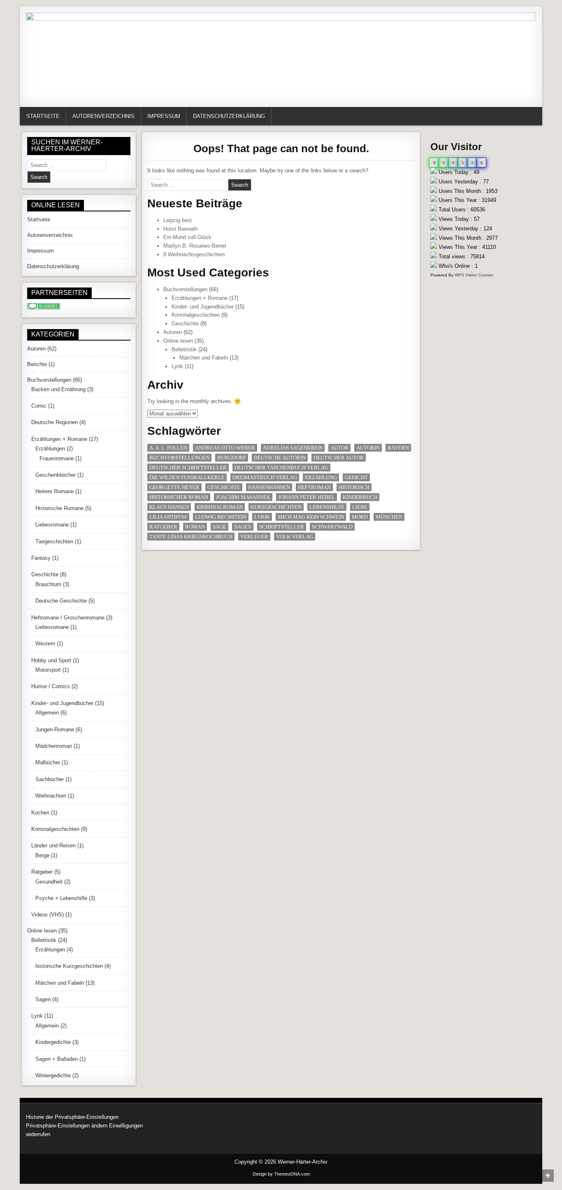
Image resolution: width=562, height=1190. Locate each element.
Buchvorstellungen (185, 289)
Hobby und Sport (51, 660)
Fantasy (41, 558)
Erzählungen (50, 448)
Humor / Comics (50, 686)
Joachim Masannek (243, 497)
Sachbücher (49, 779)
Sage (219, 527)
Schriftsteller (281, 527)
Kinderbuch (360, 497)
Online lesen (178, 341)
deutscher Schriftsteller (188, 467)
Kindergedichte (53, 1042)
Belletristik (184, 349)
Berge (42, 855)
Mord (360, 517)
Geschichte (185, 323)
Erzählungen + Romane (200, 298)
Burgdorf (231, 458)
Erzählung (321, 477)
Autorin (368, 448)
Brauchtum (48, 584)
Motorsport (48, 670)
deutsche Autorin (280, 458)
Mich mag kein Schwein (311, 517)
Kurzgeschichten (276, 507)
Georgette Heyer (174, 487)
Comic (38, 406)
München (389, 517)
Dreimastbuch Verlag (264, 477)
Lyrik (177, 366)
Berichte (37, 364)
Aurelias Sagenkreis (293, 448)
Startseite (43, 116)
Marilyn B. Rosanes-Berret (194, 246)
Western (45, 643)
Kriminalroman (220, 507)
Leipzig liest (177, 220)
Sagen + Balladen (56, 1059)
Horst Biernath (180, 229)
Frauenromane (56, 458)
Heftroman (314, 487)
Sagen (242, 527)
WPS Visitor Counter (474, 275)
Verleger (254, 537)
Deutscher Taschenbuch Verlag (281, 467)
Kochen (40, 813)
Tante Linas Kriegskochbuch (190, 537)
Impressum (163, 116)
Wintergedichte (53, 1075)
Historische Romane (59, 508)
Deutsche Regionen (54, 422)
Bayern (398, 448)
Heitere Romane (54, 491)
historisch (354, 487)
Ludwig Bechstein (220, 517)
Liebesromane (52, 525)
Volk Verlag (294, 537)
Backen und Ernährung (58, 389)
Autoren (172, 332)
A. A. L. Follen (168, 448)
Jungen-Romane (54, 729)
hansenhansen (269, 487)
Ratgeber (163, 527)
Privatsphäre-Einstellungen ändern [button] (66, 1126)
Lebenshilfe (326, 507)
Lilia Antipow (168, 517)
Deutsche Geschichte (61, 601)
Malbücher (47, 762)
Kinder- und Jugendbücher (203, 307)
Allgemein (47, 713)
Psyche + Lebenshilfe (61, 898)
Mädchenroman (53, 746)
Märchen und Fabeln (203, 358)
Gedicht (356, 477)
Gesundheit (49, 882)
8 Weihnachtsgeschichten (194, 254)
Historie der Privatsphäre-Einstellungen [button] (72, 1117)
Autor (339, 448)
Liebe (359, 507)
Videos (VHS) (47, 915)
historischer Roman (178, 497)
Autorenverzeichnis (103, 116)
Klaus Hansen (169, 507)
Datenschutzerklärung (229, 116)
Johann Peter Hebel (306, 497)
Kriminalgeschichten (196, 315)
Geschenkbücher (55, 475)
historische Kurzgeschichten (69, 966)
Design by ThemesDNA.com (281, 1173)
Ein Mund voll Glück (187, 237)
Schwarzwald (332, 527)
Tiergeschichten (54, 541)
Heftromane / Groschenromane (68, 618)
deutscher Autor (339, 458)
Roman (195, 527)
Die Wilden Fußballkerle (187, 477)
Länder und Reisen (53, 845)
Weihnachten (50, 796)
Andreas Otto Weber (225, 448)
